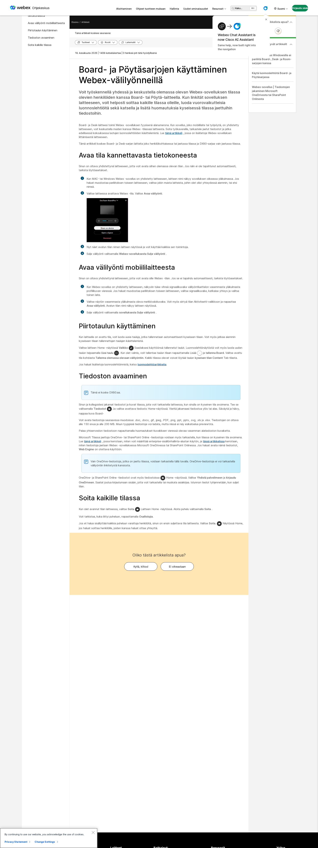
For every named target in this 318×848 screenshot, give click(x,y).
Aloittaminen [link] (124, 8)
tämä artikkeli (173, 133)
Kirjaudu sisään (300, 8)
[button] (265, 8)
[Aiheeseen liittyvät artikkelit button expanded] (291, 44)
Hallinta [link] (174, 8)
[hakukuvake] (233, 8)
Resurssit (217, 8)
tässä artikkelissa (214, 441)
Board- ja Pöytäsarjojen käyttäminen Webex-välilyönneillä (153, 74)
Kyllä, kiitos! (140, 566)
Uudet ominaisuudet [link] (195, 8)
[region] (48, 838)
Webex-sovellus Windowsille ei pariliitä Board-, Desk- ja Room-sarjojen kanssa (271, 59)
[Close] (93, 832)
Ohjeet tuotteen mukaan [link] (150, 8)
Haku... (238, 8)
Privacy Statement (16, 841)
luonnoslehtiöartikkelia (152, 364)
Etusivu (75, 22)
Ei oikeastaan (177, 566)
